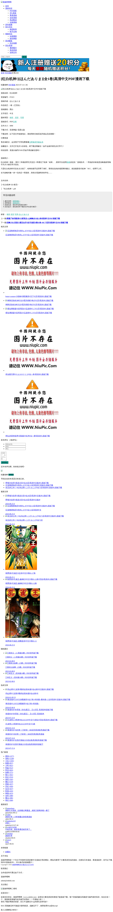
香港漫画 (13, 15)
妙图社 (8, 852)
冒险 (9, 758)
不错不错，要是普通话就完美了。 (18, 829)
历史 (9, 786)
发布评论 (5, 462)
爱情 (9, 756)
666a (7, 842)
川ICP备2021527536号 (26, 864)
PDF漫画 (13, 11)
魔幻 (9, 782)
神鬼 (9, 793)
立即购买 (32, 142)
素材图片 (13, 48)
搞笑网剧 (13, 38)
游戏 (68, 162)
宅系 (22, 117)
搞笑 (11, 117)
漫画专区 (8, 8)
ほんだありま (24, 214)
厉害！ (8, 823)
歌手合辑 (13, 31)
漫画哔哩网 (15, 864)
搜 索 (24, 57)
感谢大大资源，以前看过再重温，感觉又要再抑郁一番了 (27, 810)
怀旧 (9, 770)
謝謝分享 (8, 836)
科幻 (9, 777)
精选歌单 (13, 29)
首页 (7, 6)
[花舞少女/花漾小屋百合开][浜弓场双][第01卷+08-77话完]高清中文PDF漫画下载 (37, 222)
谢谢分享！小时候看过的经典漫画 (18, 817)
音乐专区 (8, 27)
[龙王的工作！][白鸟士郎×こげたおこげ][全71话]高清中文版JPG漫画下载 (33, 487)
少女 (9, 761)
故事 (9, 772)
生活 (9, 789)
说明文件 (13, 52)
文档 (15, 122)
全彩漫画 (13, 18)
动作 (9, 796)
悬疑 (9, 784)
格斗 (9, 775)
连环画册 (8, 25)
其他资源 (13, 50)
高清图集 (8, 41)
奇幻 (9, 800)
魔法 (9, 798)
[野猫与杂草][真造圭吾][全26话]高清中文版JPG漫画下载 (27, 483)
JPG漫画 (13, 13)
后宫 (17, 117)
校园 (9, 763)
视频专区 (8, 34)
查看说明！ (16, 203)
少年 (9, 765)
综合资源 (8, 45)
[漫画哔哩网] (6, 2)
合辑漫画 (13, 22)
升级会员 (39, 142)
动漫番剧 (13, 36)
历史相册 (13, 43)
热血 (9, 768)
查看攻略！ (16, 201)
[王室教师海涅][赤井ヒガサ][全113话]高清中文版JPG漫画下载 (29, 485)
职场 (9, 791)
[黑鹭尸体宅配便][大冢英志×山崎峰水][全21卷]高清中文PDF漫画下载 (33, 218)
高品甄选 (13, 20)
